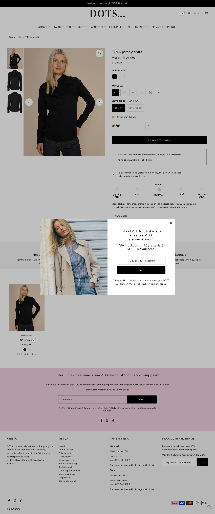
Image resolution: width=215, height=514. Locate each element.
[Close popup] (171, 223)
